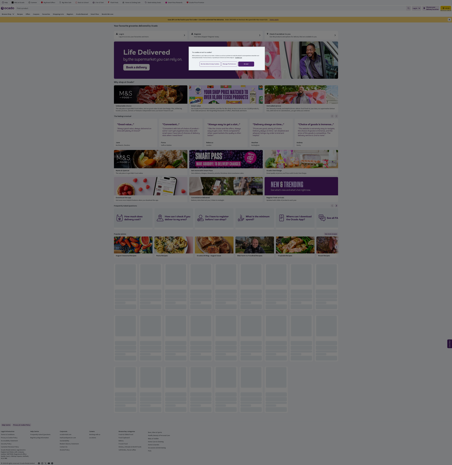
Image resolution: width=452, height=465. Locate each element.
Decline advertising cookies (210, 64)
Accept (246, 64)
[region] (227, 59)
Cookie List (238, 57)
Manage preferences (229, 64)
